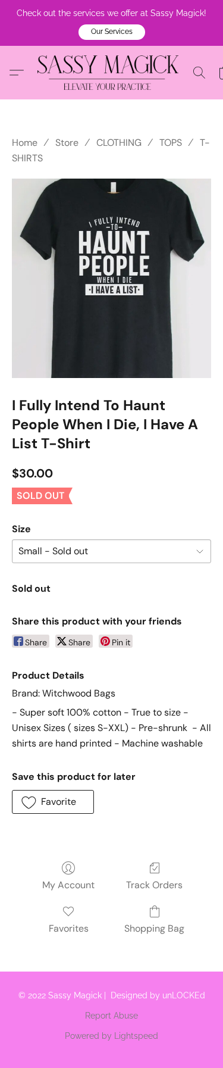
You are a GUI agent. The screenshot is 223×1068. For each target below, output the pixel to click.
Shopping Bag (154, 928)
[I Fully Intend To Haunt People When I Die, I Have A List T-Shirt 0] (111, 278)
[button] (111, 32)
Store (66, 142)
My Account (68, 885)
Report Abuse (111, 1015)
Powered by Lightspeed (111, 1036)
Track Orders (154, 885)
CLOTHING (119, 142)
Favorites (69, 928)
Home (24, 142)
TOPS (170, 142)
